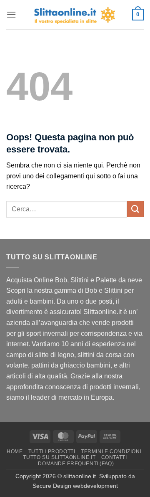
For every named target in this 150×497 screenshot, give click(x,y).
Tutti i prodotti (51, 451)
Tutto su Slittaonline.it (59, 457)
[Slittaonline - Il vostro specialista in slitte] (75, 15)
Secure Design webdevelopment (75, 485)
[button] (11, 14)
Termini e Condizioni (111, 451)
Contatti (114, 457)
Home (14, 451)
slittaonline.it (79, 476)
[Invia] (135, 209)
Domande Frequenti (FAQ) (76, 464)
